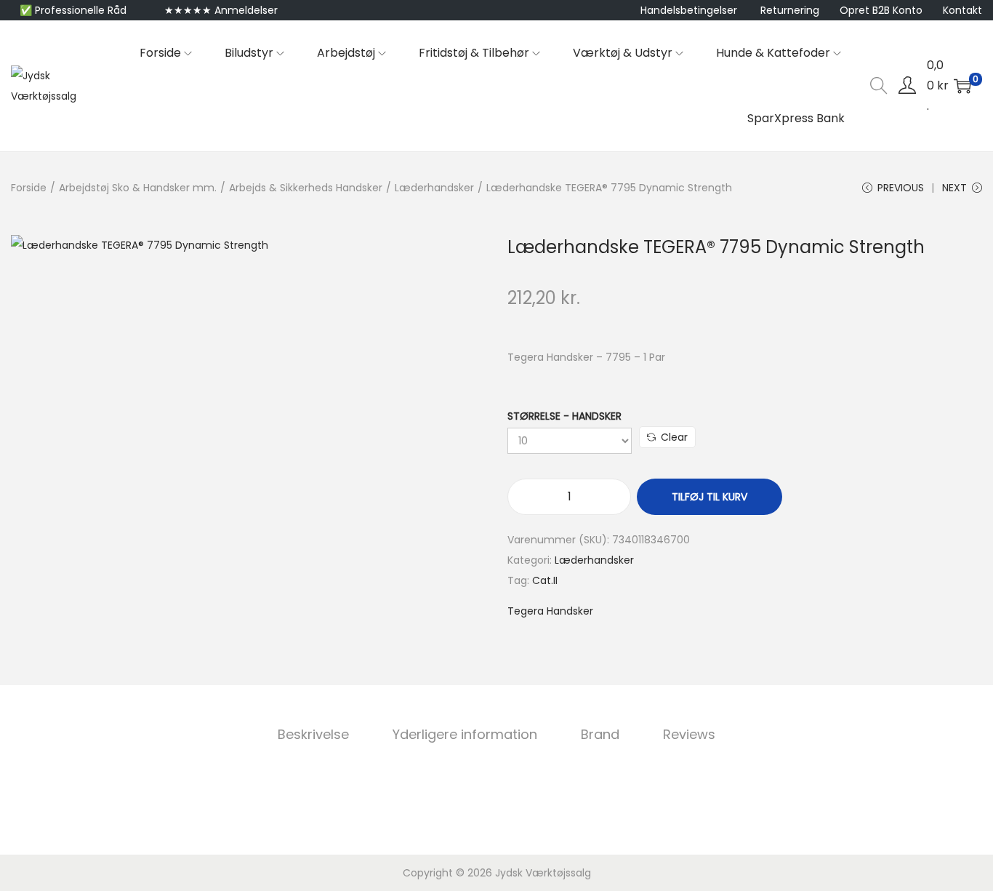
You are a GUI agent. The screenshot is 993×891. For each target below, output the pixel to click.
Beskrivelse (313, 734)
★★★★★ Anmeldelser (221, 10)
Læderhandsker (434, 187)
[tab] (313, 734)
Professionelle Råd (80, 10)
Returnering (789, 10)
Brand (600, 734)
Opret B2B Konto (881, 10)
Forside (29, 187)
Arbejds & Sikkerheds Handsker (305, 187)
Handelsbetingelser (688, 10)
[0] (962, 86)
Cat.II (545, 580)
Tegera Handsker (550, 611)
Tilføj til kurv (709, 497)
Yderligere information (465, 734)
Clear (674, 437)
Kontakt (962, 10)
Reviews (689, 734)
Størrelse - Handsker (564, 416)
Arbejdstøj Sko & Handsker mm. (138, 187)
